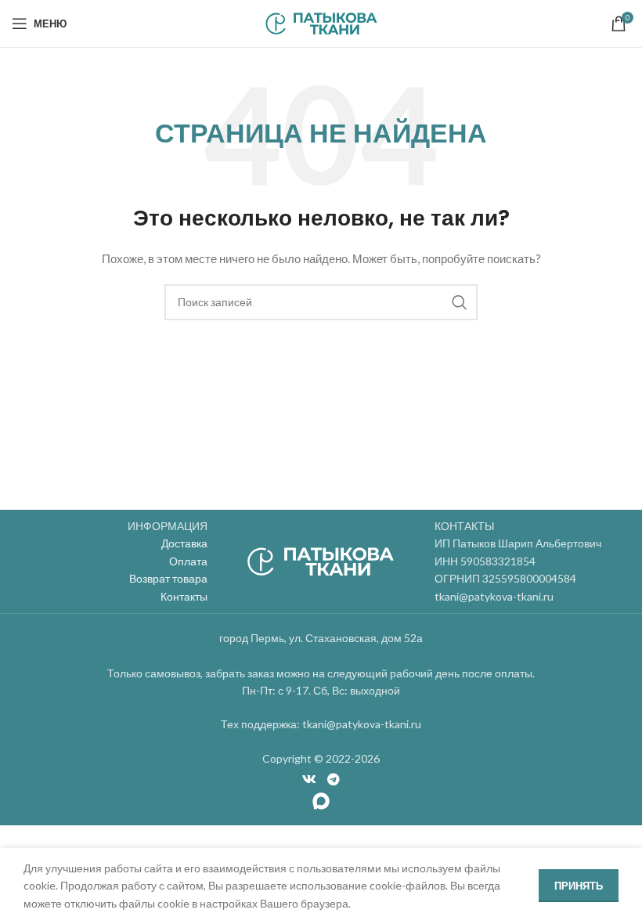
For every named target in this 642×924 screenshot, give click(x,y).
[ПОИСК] (460, 302)
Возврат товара (168, 578)
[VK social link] (310, 780)
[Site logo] (321, 22)
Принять (578, 885)
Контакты (183, 596)
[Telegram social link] (333, 780)
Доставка (184, 543)
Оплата (188, 561)
